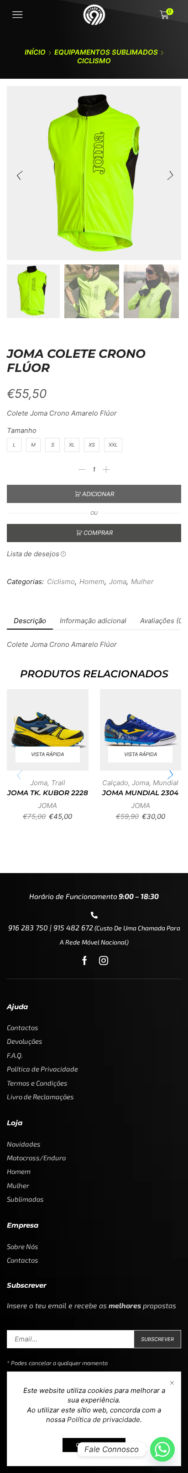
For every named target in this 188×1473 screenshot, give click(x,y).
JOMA (47, 805)
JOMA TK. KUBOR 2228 (47, 793)
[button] (18, 175)
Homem (91, 581)
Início (35, 52)
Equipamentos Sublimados (106, 52)
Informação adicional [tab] (93, 620)
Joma (117, 581)
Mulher (142, 581)
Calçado (115, 782)
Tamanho (22, 431)
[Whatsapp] (162, 1449)
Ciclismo (94, 60)
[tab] (30, 621)
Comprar (98, 532)
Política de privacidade (103, 1419)
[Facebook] (84, 960)
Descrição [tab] (30, 620)
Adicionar (98, 494)
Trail (58, 782)
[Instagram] (103, 960)
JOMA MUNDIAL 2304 (140, 793)
